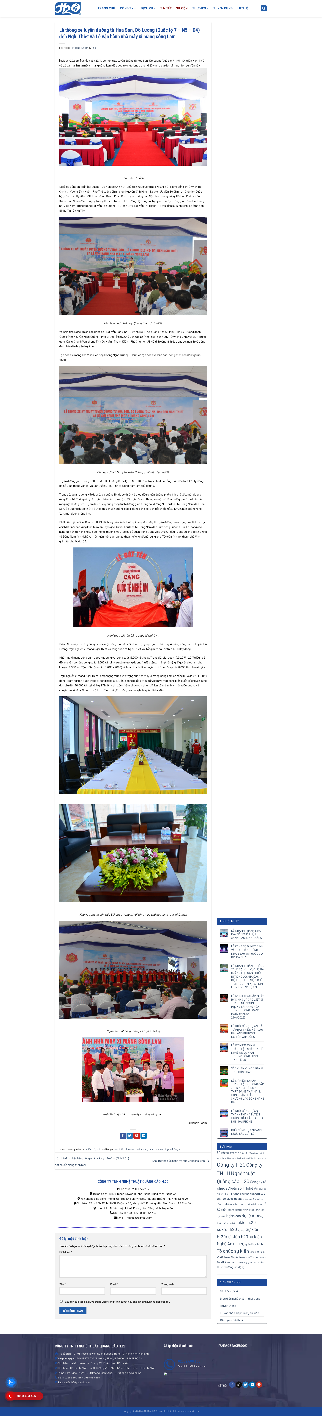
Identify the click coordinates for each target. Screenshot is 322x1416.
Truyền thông (228, 1305)
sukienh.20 (246, 1222)
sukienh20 (227, 1229)
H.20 (233, 1193)
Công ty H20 (231, 1164)
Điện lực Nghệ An (244, 1262)
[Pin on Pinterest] (136, 1136)
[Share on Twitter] (130, 1136)
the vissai (159, 1149)
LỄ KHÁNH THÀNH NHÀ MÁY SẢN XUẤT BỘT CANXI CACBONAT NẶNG (246, 934)
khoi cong (247, 1199)
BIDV (230, 1153)
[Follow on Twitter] (245, 1384)
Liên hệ (242, 8)
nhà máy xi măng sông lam (139, 1149)
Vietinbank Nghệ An (229, 1257)
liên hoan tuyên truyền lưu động (249, 1204)
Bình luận (65, 1251)
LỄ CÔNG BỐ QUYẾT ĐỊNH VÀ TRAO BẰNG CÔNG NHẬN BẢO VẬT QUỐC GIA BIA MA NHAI (247, 951)
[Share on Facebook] (123, 1136)
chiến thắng (253, 1158)
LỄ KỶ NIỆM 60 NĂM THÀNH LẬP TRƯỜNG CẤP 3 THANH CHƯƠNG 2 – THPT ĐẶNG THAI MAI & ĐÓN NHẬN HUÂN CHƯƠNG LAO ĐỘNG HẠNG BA (247, 1091)
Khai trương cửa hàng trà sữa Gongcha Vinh (178, 1160)
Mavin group (248, 1209)
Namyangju (259, 1209)
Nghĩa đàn (233, 1216)
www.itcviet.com (190, 1411)
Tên (62, 1284)
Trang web (167, 1284)
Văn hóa (254, 1257)
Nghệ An (249, 1215)
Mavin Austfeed (235, 1209)
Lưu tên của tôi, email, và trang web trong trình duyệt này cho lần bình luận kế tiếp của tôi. (117, 1301)
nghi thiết (119, 1149)
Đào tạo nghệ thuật (232, 1320)
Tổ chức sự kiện (233, 1251)
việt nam (246, 1257)
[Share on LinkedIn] (144, 1136)
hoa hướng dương (247, 1193)
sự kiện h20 (237, 1236)
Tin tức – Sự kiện (173, 8)
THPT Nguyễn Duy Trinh (248, 1244)
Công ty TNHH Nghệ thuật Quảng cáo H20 (239, 1173)
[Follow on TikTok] (239, 1384)
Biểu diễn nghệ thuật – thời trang (240, 1298)
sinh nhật (231, 1223)
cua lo (262, 1158)
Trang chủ (106, 8)
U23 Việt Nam (257, 1251)
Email (114, 1284)
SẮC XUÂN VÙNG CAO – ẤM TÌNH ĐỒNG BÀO (247, 1069)
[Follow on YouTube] (259, 1384)
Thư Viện (199, 8)
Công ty (126, 8)
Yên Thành (231, 1262)
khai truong (235, 1198)
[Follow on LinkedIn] (252, 1384)
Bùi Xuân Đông (252, 1153)
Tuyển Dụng (223, 8)
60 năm (222, 1153)
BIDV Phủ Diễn (239, 1153)
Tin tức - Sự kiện (92, 1149)
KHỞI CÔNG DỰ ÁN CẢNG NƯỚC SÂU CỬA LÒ (246, 1131)
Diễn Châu (223, 1193)
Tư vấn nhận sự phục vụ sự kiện (239, 1313)
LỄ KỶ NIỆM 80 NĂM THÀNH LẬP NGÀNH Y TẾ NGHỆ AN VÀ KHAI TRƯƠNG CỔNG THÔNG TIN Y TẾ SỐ (247, 1052)
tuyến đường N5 (173, 1149)
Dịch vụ (147, 8)
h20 (94, 48)
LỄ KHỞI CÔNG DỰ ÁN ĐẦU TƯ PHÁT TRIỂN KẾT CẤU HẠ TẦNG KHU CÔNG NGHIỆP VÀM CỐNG (247, 1031)
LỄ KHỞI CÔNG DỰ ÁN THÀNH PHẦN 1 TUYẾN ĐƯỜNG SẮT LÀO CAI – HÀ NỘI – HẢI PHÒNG (247, 1116)
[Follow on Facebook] (232, 1384)
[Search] (264, 8)
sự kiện (241, 1229)
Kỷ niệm (230, 1203)
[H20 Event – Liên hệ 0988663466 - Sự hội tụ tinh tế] (73, 8)
